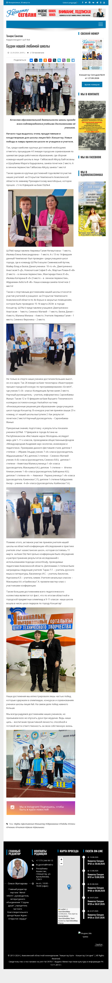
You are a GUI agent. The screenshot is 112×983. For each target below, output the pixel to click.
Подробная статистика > (99, 945)
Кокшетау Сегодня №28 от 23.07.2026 (96, 916)
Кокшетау (40, 824)
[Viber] (63, 60)
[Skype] (59, 60)
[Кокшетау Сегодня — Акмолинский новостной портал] (21, 12)
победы (63, 824)
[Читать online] (92, 54)
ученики (11, 827)
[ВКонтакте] (31, 60)
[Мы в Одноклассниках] (100, 2)
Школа (29, 827)
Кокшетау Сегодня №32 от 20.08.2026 (96, 862)
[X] (36, 60)
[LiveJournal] (54, 60)
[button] (69, 887)
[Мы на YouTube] (104, 2)
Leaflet (62, 909)
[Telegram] (73, 60)
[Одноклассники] (45, 60)
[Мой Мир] (40, 60)
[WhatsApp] (68, 60)
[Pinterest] (49, 60)
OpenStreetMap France (68, 921)
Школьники (39, 827)
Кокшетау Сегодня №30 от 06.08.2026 (96, 889)
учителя (21, 827)
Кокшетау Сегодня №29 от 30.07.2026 (96, 903)
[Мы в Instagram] (89, 2)
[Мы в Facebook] (82, 2)
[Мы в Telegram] (97, 2)
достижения (28, 824)
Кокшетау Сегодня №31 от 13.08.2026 (96, 876)
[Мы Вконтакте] (93, 2)
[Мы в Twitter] (86, 2)
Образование (53, 824)
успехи (72, 824)
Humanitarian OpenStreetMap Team (66, 917)
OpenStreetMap (64, 911)
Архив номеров (92, 84)
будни (17, 824)
